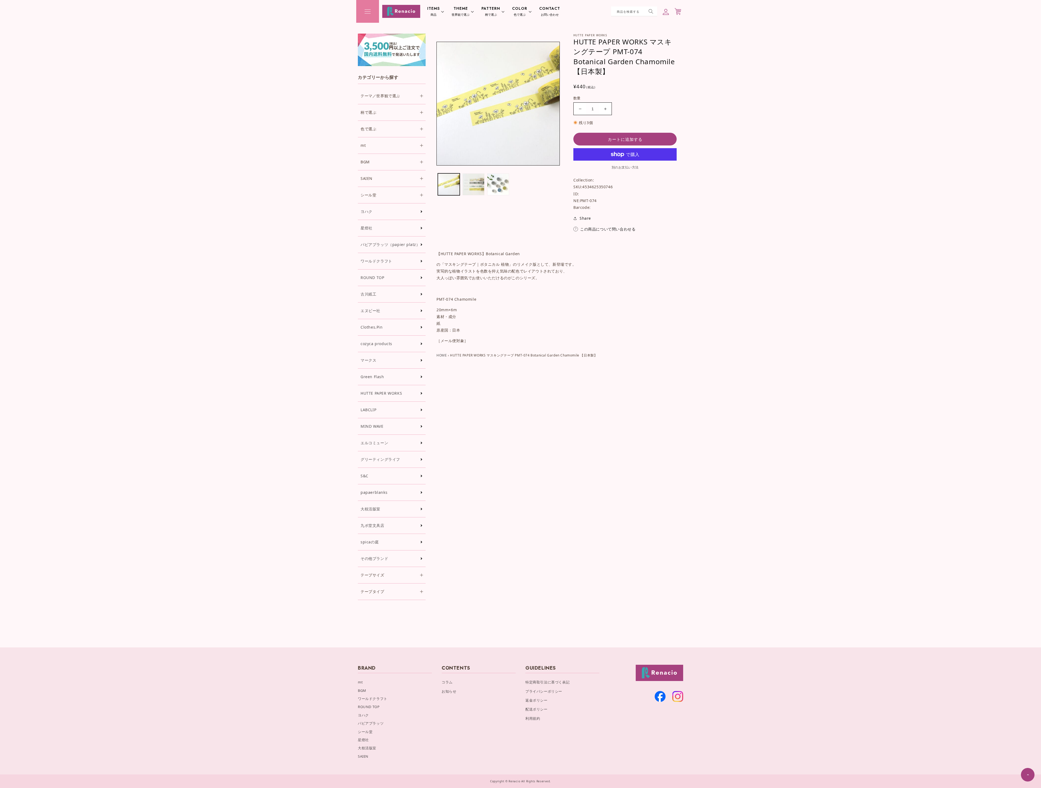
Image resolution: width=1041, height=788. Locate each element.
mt (360, 682)
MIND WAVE (372, 426)
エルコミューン (374, 442)
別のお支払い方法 (625, 167)
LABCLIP (368, 409)
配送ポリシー (536, 709)
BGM (362, 690)
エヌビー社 (370, 310)
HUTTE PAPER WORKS (381, 393)
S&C (364, 475)
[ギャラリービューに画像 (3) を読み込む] (498, 184)
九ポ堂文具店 (372, 525)
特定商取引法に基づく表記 (547, 682)
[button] (367, 11)
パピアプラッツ (371, 723)
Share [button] (585, 218)
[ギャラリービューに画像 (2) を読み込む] (473, 184)
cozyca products (376, 343)
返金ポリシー (536, 700)
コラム (447, 682)
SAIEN (363, 756)
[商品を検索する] (651, 11)
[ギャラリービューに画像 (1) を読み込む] (449, 184)
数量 (577, 98)
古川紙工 (368, 294)
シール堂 (365, 731)
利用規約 (532, 718)
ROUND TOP (372, 277)
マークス (368, 360)
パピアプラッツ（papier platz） (390, 244)
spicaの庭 (370, 541)
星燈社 (366, 228)
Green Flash (372, 376)
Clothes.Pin (372, 327)
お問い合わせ (549, 11)
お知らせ (449, 691)
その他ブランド (374, 558)
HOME (441, 355)
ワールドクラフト (376, 261)
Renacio (514, 781)
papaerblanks (374, 492)
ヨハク (366, 211)
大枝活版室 (370, 508)
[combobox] (634, 11)
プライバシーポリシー (543, 691)
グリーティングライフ (380, 459)
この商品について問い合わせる (607, 229)
